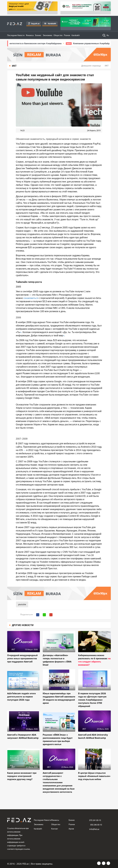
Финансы (30, 35)
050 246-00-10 (96, 824)
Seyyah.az (35, 23)
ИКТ (107, 65)
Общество (58, 35)
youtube (22, 604)
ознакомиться (30, 298)
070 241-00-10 (95, 820)
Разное (67, 35)
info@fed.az (94, 829)
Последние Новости (15, 35)
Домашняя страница (91, 65)
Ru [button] (108, 35)
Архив (71, 828)
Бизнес (38, 35)
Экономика (47, 35)
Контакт (54, 828)
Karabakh (52, 23)
